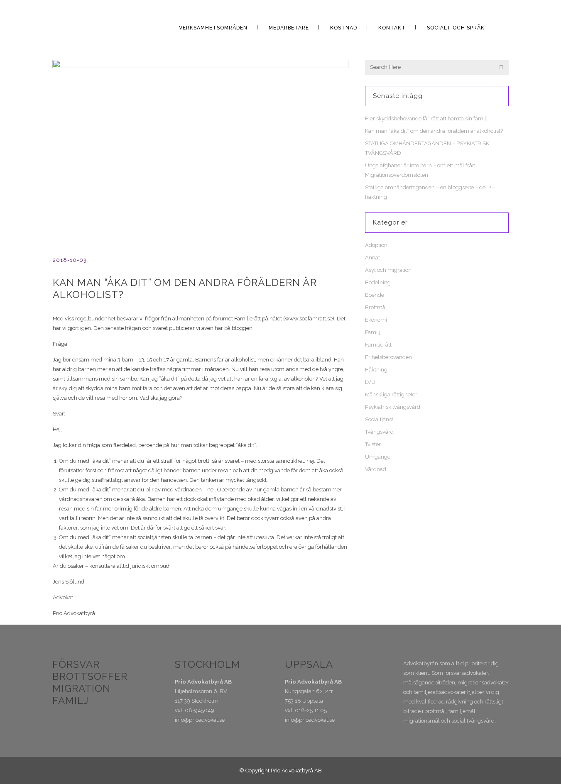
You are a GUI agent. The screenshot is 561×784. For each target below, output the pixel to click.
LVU (370, 382)
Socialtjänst (379, 419)
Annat (372, 257)
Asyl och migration (388, 270)
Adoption (376, 245)
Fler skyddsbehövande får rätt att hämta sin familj (426, 118)
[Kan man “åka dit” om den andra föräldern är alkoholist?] (200, 148)
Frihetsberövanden (388, 357)
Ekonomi (376, 320)
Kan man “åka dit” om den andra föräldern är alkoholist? (434, 131)
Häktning (376, 369)
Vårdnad (375, 469)
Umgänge (377, 457)
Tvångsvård (379, 432)
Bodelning (378, 282)
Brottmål (376, 307)
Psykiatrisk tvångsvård (392, 407)
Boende (374, 295)
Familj (372, 332)
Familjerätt (378, 345)
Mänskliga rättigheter (391, 394)
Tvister (373, 444)
